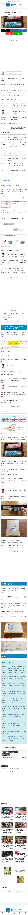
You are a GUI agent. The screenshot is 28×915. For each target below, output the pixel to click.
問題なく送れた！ (7, 317)
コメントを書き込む (14, 891)
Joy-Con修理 (5, 768)
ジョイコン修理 (12, 768)
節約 (18, 768)
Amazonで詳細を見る (7, 153)
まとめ (5, 319)
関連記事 (13, 736)
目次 (12, 310)
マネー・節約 (5, 765)
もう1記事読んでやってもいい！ (14, 321)
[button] (25, 466)
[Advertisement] (14, 56)
